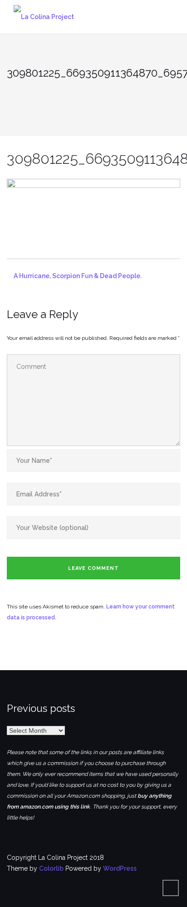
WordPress (120, 868)
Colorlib (51, 868)
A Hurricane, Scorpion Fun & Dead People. (78, 275)
